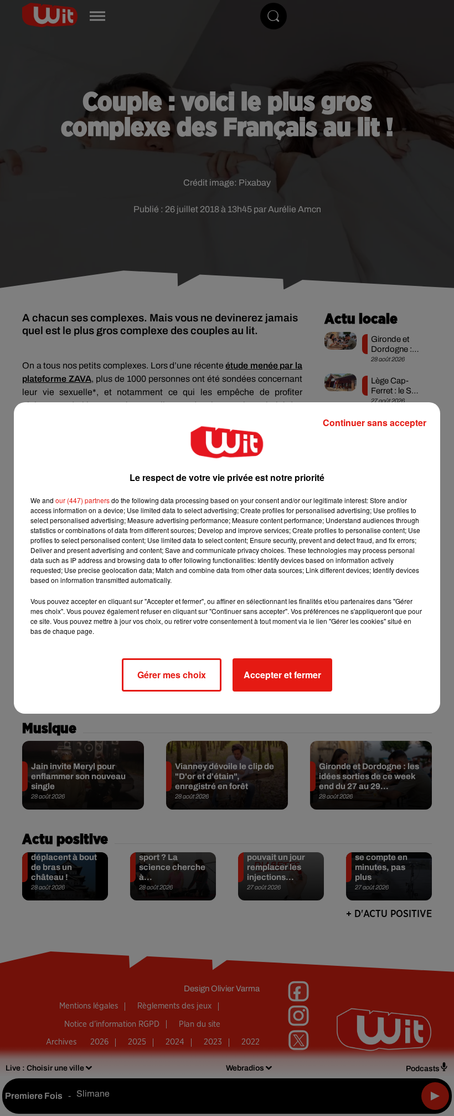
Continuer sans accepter (374, 422)
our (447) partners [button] (82, 500)
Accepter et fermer (282, 674)
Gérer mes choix (171, 674)
